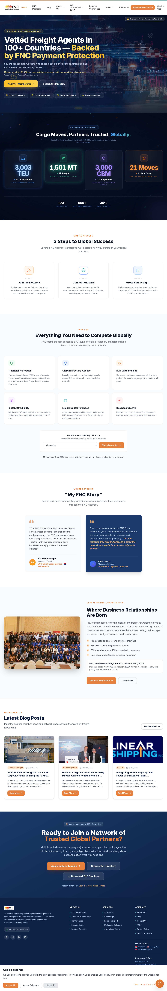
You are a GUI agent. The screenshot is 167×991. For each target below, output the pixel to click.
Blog (49, 7)
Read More (15, 793)
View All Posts (150, 726)
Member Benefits (78, 929)
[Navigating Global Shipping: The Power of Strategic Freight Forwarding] (138, 749)
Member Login (77, 925)
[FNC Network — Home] (12, 7)
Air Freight (108, 912)
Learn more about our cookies (148, 984)
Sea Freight (109, 917)
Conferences (77, 921)
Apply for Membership (143, 7)
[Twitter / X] (12, 937)
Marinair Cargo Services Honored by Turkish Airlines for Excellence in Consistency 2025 (83, 775)
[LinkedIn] (19, 937)
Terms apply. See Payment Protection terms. (21, 75)
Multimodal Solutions (113, 925)
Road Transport (111, 921)
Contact (122, 7)
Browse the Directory (103, 866)
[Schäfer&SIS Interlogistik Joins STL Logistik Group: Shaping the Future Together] (29, 749)
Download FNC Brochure (85, 876)
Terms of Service (144, 933)
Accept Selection (31, 985)
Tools (108, 7)
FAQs (139, 925)
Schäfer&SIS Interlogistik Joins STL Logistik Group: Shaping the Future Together (28, 775)
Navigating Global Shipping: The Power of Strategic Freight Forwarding (134, 775)
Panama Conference (94, 7)
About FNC (141, 912)
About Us (59, 7)
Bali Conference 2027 (75, 7)
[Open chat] (160, 983)
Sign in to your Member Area (92, 886)
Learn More (129, 681)
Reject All (51, 985)
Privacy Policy (143, 929)
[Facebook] (6, 937)
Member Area (160, 7)
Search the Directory (54, 84)
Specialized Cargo (112, 929)
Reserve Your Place (100, 680)
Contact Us (142, 921)
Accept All (10, 985)
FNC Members (36, 7)
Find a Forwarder (110, 445)
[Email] (25, 937)
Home (24, 7)
